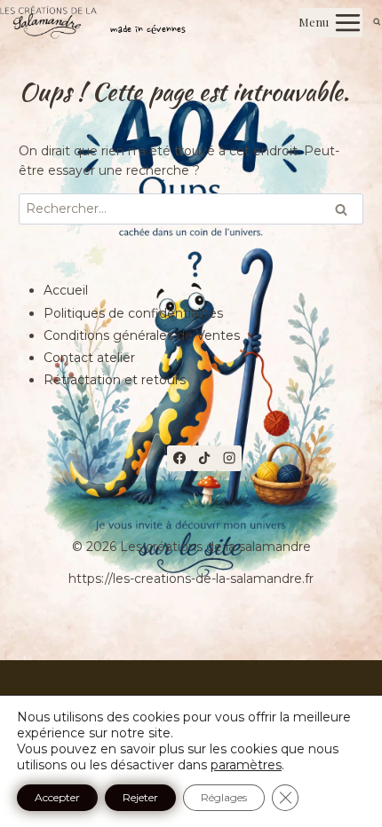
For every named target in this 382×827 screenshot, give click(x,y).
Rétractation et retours (115, 380)
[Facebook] (179, 457)
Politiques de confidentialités (133, 313)
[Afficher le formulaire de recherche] (377, 23)
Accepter (57, 797)
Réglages (224, 797)
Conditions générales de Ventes (142, 335)
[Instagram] (229, 457)
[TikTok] (204, 457)
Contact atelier (89, 358)
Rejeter (140, 797)
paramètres (246, 765)
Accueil (66, 290)
